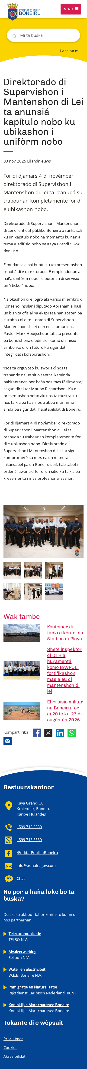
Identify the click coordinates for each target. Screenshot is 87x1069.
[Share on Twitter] (48, 733)
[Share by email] (7, 741)
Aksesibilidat (14, 1056)
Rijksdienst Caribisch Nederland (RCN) (42, 990)
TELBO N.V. (25, 936)
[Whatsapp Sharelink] (72, 733)
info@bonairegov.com (36, 865)
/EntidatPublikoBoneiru (37, 852)
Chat (21, 878)
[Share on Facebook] (37, 733)
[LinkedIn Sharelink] (60, 733)
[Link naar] (12, 570)
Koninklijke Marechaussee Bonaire (39, 1007)
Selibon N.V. (23, 954)
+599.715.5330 (29, 826)
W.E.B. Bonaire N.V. (27, 972)
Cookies (10, 1047)
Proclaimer (13, 1038)
